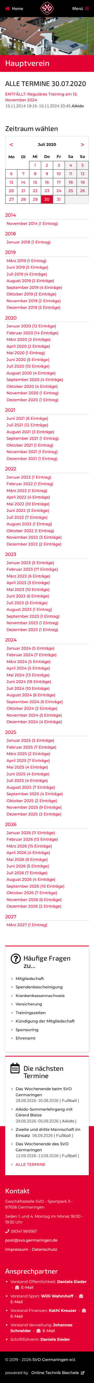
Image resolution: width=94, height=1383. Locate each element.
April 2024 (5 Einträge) (28, 668)
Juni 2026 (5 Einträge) (28, 865)
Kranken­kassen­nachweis (40, 995)
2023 (10, 554)
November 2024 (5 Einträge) (34, 715)
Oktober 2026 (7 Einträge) (32, 892)
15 (35, 182)
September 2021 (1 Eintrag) (33, 438)
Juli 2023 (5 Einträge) (27, 602)
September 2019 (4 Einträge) (34, 287)
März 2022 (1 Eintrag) (27, 490)
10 (59, 173)
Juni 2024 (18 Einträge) (29, 681)
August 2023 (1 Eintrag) (29, 609)
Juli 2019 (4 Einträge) (27, 274)
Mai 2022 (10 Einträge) (28, 503)
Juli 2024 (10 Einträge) (28, 688)
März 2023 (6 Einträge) (28, 576)
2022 (10, 469)
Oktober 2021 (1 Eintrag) (30, 445)
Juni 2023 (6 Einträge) (28, 596)
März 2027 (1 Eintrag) (27, 924)
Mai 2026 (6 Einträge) (27, 859)
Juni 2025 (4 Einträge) (28, 773)
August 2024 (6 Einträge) (31, 694)
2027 (10, 917)
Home (17, 8)
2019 (10, 252)
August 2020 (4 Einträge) (31, 372)
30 (46, 199)
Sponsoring (27, 1029)
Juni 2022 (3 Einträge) (28, 510)
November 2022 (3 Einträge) (34, 537)
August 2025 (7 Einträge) (31, 787)
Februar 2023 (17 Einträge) (32, 569)
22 (35, 190)
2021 (10, 410)
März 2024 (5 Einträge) (29, 661)
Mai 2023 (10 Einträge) (28, 589)
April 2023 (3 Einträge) (28, 582)
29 (35, 199)
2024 (11, 640)
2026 (10, 824)
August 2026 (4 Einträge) (31, 879)
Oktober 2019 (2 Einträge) (31, 294)
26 (82, 190)
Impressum (16, 1249)
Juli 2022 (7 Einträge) (27, 517)
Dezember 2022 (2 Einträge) (34, 544)
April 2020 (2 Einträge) (28, 346)
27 (11, 199)
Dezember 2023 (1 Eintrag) (32, 629)
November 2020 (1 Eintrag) (33, 392)
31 (59, 199)
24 (58, 190)
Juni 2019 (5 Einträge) (27, 267)
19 (83, 182)
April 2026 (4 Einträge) (28, 852)
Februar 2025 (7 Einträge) (31, 747)
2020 (11, 318)
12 (83, 173)
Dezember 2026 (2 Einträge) (34, 906)
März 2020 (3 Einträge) (29, 339)
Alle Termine (30, 1164)
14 (23, 182)
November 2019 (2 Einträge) (34, 300)
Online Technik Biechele (55, 1372)
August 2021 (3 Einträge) (30, 431)
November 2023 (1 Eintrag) (32, 622)
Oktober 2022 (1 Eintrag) (30, 530)
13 (11, 182)
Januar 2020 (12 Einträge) (31, 326)
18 (71, 182)
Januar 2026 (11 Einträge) (31, 832)
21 (23, 190)
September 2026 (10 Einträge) (35, 886)
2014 (10, 215)
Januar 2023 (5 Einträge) (30, 562)
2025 (10, 732)
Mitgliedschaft (30, 978)
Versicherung (29, 1004)
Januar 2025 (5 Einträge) (30, 740)
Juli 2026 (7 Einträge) (27, 872)
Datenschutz (44, 1249)
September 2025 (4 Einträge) (35, 793)
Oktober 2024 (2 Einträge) (32, 708)
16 (47, 182)
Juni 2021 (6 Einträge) (27, 418)
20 (11, 190)
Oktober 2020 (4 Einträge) (32, 386)
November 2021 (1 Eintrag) (32, 451)
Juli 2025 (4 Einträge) (27, 780)
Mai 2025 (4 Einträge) (27, 767)
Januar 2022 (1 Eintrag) (29, 477)
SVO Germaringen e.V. (54, 1359)
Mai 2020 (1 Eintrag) (26, 352)
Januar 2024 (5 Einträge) (31, 648)
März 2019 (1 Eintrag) (26, 260)
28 (23, 199)
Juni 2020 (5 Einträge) (28, 359)
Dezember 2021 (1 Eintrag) (32, 458)
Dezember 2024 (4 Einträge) (34, 721)
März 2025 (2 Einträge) (28, 753)
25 (70, 190)
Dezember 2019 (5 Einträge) (34, 307)
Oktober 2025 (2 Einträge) (32, 800)
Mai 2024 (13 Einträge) (28, 674)
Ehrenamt (26, 1038)
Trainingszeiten (31, 1012)
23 (47, 190)
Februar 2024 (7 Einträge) (32, 654)
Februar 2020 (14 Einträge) (32, 332)
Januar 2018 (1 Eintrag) (29, 242)
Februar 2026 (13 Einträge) (32, 839)
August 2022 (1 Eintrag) (29, 523)
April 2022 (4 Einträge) (28, 497)
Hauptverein (27, 62)
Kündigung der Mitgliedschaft (45, 1021)
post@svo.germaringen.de (31, 1240)
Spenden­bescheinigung (39, 986)
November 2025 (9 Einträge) (34, 807)
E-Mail (27, 1287)
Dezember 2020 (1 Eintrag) (32, 399)
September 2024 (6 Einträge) (35, 701)
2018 (10, 234)
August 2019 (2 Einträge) (30, 280)
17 (59, 182)
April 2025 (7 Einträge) (28, 760)
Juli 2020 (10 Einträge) (28, 366)
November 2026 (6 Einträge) (34, 899)
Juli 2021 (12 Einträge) (27, 424)
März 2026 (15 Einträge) (29, 846)
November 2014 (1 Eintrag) (32, 223)
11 (70, 173)
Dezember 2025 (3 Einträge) (34, 814)
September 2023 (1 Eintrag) (33, 616)
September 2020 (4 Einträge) (35, 379)
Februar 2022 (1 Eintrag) (30, 483)
